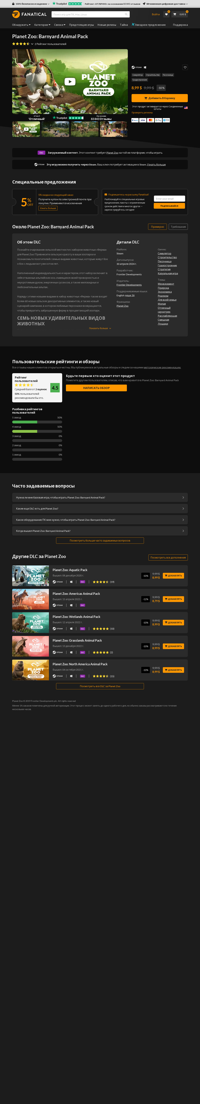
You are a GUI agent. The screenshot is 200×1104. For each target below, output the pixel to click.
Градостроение (139, 80)
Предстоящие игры (81, 24)
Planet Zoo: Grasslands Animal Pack (77, 640)
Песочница (168, 75)
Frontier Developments (129, 284)
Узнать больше (156, 164)
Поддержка (180, 24)
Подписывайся (169, 205)
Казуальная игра (168, 273)
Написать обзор (96, 388)
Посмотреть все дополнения (168, 557)
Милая (162, 303)
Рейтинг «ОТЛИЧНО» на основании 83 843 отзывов (112, 4)
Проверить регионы (142, 112)
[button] (31, 4)
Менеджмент (166, 283)
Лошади (163, 323)
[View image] (26, 129)
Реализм (163, 295)
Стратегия (164, 269)
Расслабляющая (167, 315)
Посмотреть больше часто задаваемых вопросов (100, 540)
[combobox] (100, 14)
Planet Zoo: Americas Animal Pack (76, 593)
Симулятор (137, 75)
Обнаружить (20, 24)
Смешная (163, 319)
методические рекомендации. (162, 367)
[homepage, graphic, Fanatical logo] (29, 14)
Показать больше (98, 328)
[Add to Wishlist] (185, 67)
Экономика (165, 291)
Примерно (157, 226)
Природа (163, 287)
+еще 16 (130, 295)
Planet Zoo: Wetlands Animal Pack (76, 617)
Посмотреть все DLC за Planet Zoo (100, 686)
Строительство (153, 75)
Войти (156, 14)
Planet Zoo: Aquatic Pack (70, 570)
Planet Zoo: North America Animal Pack (80, 664)
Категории (41, 24)
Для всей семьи (167, 299)
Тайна (124, 24)
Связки (58, 24)
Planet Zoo (112, 152)
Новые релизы (107, 24)
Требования (178, 226)
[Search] (126, 14)
